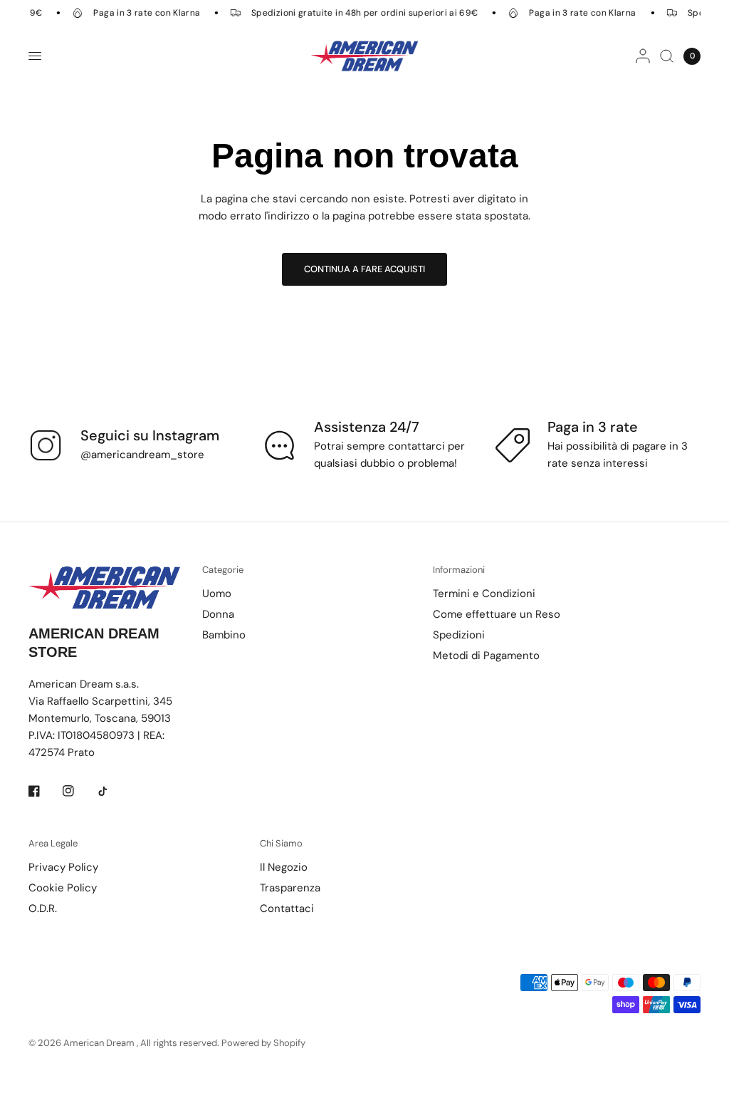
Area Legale (53, 843)
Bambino (224, 635)
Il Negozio (284, 867)
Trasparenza (290, 888)
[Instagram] (78, 791)
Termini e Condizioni (484, 593)
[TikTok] (112, 791)
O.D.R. (42, 908)
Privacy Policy (63, 867)
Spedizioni (459, 635)
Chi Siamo (281, 843)
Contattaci (287, 908)
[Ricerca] (666, 56)
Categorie (222, 569)
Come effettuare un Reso (496, 614)
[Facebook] (44, 791)
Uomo (216, 593)
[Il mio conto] (643, 56)
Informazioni (459, 569)
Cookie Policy (62, 888)
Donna (218, 614)
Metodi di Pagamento (486, 655)
